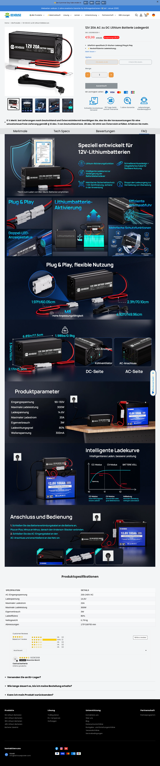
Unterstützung (91, 15)
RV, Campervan (54, 718)
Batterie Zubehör (11, 727)
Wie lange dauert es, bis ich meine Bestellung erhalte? (39, 686)
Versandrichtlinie (92, 730)
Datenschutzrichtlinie (94, 724)
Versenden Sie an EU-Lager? (24, 677)
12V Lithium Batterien (13, 715)
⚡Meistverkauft (54, 15)
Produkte (9, 710)
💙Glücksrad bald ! (153, 385)
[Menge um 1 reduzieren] (87, 74)
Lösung (66, 15)
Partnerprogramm (147, 715)
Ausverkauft (101, 86)
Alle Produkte (15, 23)
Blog (87, 721)
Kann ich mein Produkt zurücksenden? (30, 694)
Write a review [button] (140, 637)
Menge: (88, 68)
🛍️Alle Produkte (36, 15)
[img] (24, 657)
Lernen (77, 15)
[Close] (153, 373)
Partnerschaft (108, 15)
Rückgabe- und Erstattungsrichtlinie (100, 727)
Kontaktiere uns (92, 715)
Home (7, 23)
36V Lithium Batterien (13, 721)
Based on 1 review (20, 639)
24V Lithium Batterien (13, 718)
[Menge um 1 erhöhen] (111, 74)
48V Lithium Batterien (13, 724)
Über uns (89, 718)
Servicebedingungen (94, 733)
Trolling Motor (53, 715)
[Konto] (141, 15)
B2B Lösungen (124, 15)
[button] (70, 61)
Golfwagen (52, 721)
